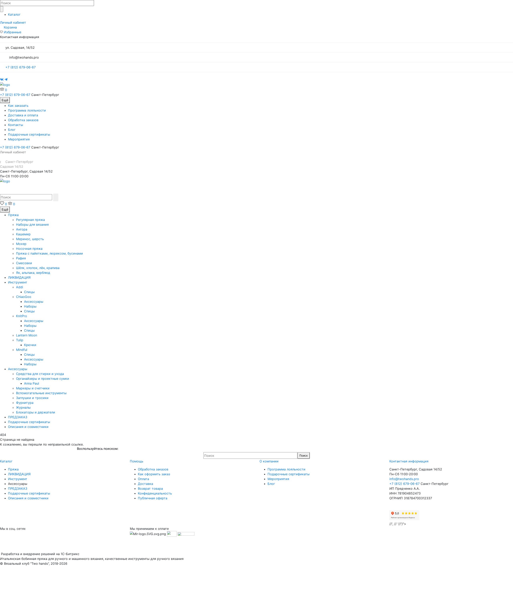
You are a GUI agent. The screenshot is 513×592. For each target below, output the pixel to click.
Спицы (29, 292)
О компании (269, 461)
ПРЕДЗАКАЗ (17, 417)
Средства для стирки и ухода (40, 374)
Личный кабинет (13, 22)
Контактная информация (408, 461)
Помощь (136, 461)
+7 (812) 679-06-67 (20, 67)
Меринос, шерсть (30, 239)
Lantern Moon (26, 335)
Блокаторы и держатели (35, 412)
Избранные (12, 32)
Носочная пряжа (29, 249)
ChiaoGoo (23, 297)
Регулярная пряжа (30, 220)
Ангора (21, 229)
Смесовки (24, 263)
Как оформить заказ (154, 474)
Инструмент (17, 282)
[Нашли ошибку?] (256, 589)
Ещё (5, 100)
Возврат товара (150, 488)
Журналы (23, 407)
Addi (19, 287)
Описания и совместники (28, 427)
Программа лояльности (27, 110)
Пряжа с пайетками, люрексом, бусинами (49, 253)
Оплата (143, 479)
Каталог (14, 14)
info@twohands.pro (404, 479)
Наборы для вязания (32, 224)
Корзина (10, 27)
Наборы (30, 306)
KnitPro (21, 316)
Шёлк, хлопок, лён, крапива (38, 268)
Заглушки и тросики (32, 398)
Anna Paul (31, 383)
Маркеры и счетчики (32, 388)
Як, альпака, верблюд (33, 273)
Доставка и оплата (23, 115)
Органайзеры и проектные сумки (42, 379)
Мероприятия (19, 139)
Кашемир (23, 234)
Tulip (19, 340)
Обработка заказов (23, 120)
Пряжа (13, 215)
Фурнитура (24, 403)
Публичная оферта (152, 498)
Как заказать (18, 106)
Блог (11, 130)
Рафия (21, 258)
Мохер (21, 244)
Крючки (30, 345)
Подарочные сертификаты (29, 134)
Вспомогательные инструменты (41, 393)
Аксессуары (33, 302)
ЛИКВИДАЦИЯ (19, 277)
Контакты (15, 125)
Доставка (145, 484)
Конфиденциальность (155, 493)
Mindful (21, 350)
